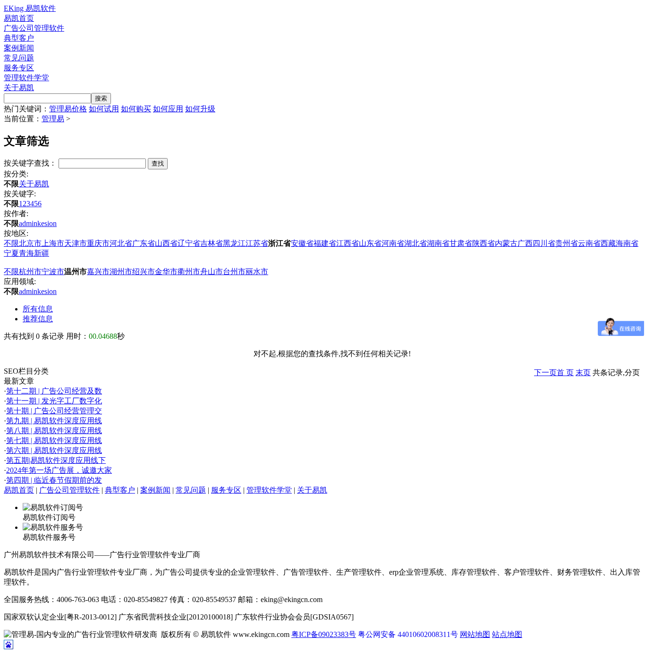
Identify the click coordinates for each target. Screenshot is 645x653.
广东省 (143, 243)
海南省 (627, 243)
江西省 (347, 243)
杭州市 (30, 272)
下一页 (545, 372)
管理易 (53, 119)
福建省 (325, 243)
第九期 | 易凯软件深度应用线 (54, 421)
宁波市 (53, 272)
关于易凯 (19, 88)
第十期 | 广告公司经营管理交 (54, 411)
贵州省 (566, 243)
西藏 (608, 243)
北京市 (30, 243)
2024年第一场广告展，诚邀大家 (59, 470)
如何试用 (104, 109)
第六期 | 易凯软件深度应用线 (54, 450)
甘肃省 (461, 243)
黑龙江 (234, 243)
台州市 (234, 272)
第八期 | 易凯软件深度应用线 (54, 431)
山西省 (166, 243)
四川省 (544, 243)
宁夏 (11, 253)
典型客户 (19, 38)
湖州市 (121, 272)
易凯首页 (19, 18)
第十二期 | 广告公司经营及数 (54, 391)
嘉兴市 (98, 272)
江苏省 (257, 243)
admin (28, 223)
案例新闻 (19, 48)
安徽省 (302, 243)
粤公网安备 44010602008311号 (408, 634)
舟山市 (211, 272)
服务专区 (19, 68)
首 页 (565, 372)
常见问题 (19, 58)
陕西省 (483, 243)
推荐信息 (38, 319)
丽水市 (257, 272)
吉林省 (211, 243)
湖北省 (415, 243)
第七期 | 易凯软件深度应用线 (54, 440)
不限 (11, 243)
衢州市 (189, 272)
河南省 (393, 243)
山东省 (370, 243)
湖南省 (438, 243)
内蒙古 (506, 243)
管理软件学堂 (26, 78)
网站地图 (475, 634)
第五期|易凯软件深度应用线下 (56, 460)
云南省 (589, 243)
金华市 (166, 272)
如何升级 (200, 109)
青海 (26, 253)
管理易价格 (68, 109)
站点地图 (507, 634)
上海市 (53, 243)
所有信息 (38, 309)
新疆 (41, 253)
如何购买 (136, 109)
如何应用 (168, 109)
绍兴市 (143, 272)
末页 (583, 372)
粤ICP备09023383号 (323, 634)
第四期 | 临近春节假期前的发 (54, 480)
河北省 (121, 243)
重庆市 (98, 243)
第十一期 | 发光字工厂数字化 (54, 401)
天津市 (75, 243)
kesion (47, 223)
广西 (525, 243)
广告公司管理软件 (34, 28)
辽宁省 (189, 243)
